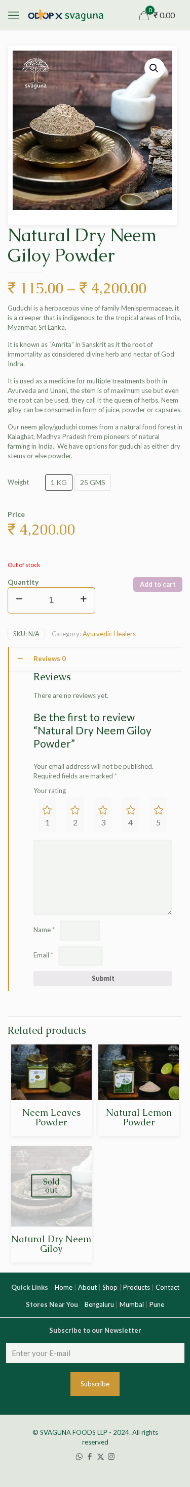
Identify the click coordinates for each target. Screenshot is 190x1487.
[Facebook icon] (90, 1456)
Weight (18, 482)
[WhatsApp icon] (79, 1456)
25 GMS (92, 482)
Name (44, 930)
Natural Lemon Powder (139, 1117)
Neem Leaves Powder (51, 1117)
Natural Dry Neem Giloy (51, 1243)
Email (43, 955)
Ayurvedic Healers (109, 634)
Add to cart (158, 584)
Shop (110, 1287)
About (87, 1287)
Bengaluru (99, 1304)
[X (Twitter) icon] (100, 1456)
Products (136, 1287)
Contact (167, 1287)
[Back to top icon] (176, 1443)
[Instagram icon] (111, 1456)
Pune (156, 1304)
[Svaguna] (65, 15)
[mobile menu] (13, 15)
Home (63, 1287)
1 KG (59, 482)
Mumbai (132, 1304)
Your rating (49, 790)
